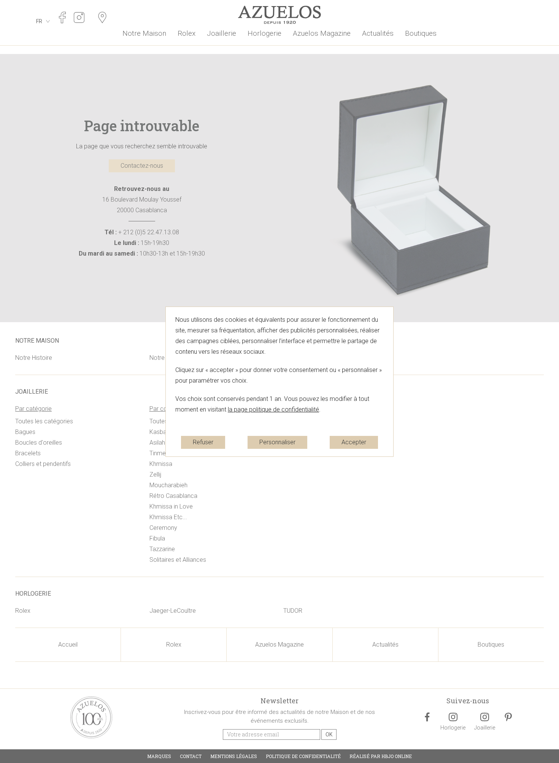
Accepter (353, 442)
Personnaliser (277, 442)
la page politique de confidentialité (273, 409)
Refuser (203, 442)
